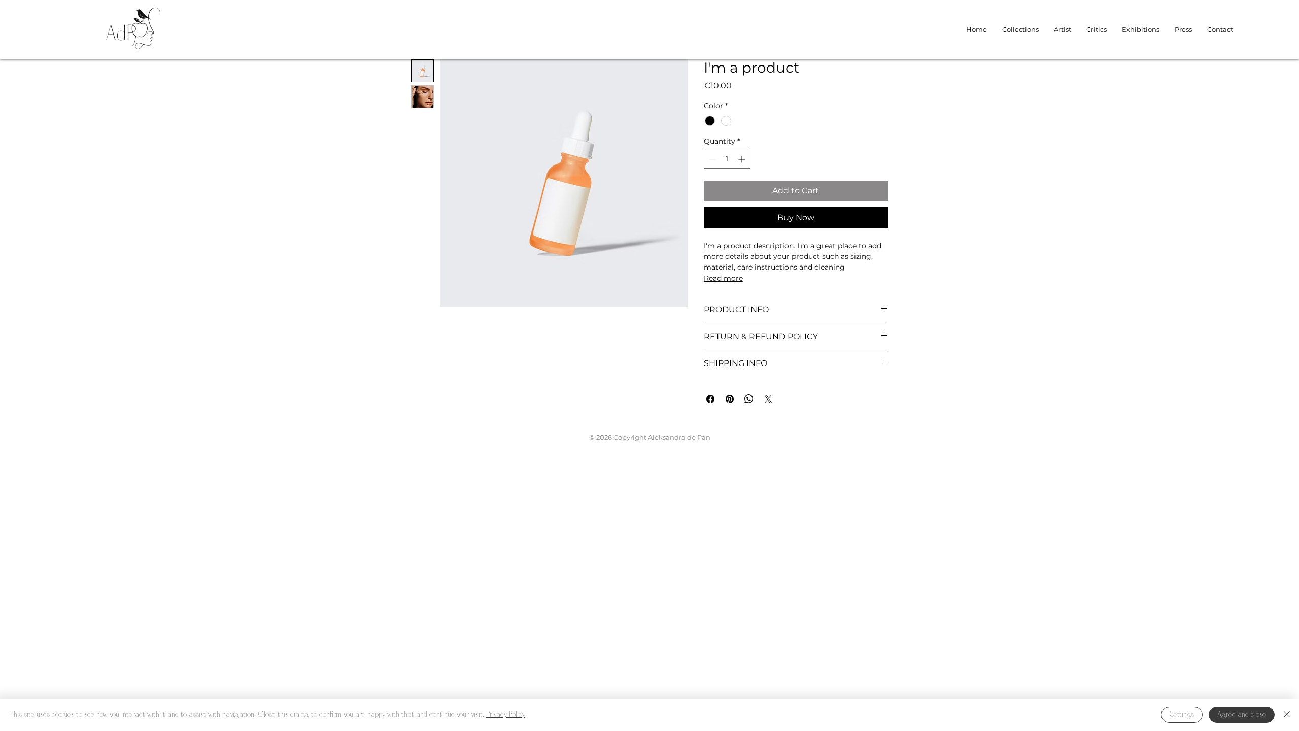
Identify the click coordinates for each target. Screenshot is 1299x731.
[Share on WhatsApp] (749, 399)
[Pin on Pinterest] (730, 399)
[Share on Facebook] (710, 399)
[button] (1020, 29)
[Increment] (742, 159)
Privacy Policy (505, 715)
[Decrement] (711, 159)
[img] (133, 53)
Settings (1182, 715)
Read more (723, 278)
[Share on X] (768, 399)
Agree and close (1241, 715)
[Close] (1287, 715)
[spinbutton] (727, 159)
